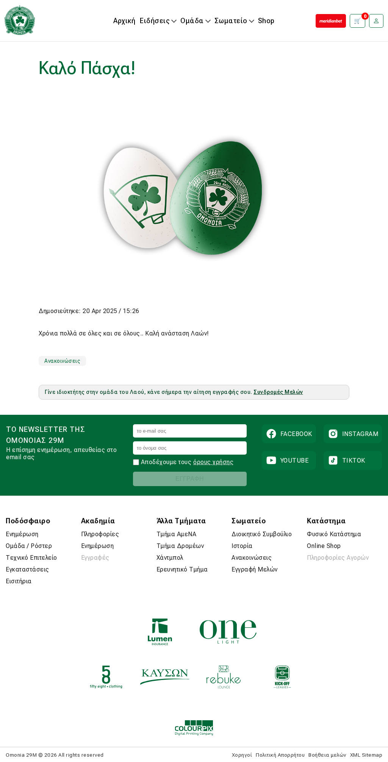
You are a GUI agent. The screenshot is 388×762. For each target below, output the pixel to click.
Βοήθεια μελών (327, 755)
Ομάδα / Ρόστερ (29, 545)
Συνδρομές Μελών (278, 392)
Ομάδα (192, 21)
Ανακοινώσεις (62, 361)
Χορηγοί (242, 755)
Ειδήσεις (155, 21)
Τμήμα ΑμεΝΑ (176, 534)
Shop (266, 21)
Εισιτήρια (19, 581)
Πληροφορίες (100, 534)
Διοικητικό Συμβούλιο (262, 534)
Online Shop (324, 545)
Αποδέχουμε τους (166, 462)
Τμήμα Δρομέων (180, 545)
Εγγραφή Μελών (255, 569)
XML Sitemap (366, 755)
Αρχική (124, 21)
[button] (376, 21)
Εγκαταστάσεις (27, 569)
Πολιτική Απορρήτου (280, 755)
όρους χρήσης (213, 462)
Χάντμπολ (169, 557)
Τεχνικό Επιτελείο (31, 557)
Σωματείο (230, 21)
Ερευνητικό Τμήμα (182, 569)
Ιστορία (242, 545)
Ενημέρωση (22, 534)
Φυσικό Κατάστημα (334, 534)
